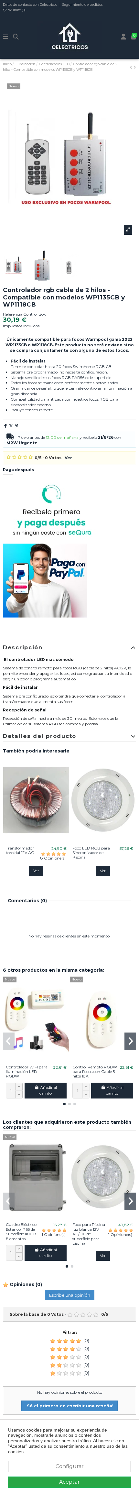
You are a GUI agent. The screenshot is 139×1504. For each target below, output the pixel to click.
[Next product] (135, 67)
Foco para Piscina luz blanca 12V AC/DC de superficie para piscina (88, 1234)
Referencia (12, 314)
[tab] (69, 648)
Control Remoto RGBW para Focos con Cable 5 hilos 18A (94, 1072)
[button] (64, 1104)
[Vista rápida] (44, 841)
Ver (68, 457)
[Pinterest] (16, 425)
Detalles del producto (39, 736)
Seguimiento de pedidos (82, 5)
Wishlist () (16, 10)
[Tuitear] (11, 425)
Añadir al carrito (48, 1090)
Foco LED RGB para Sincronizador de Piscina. (91, 853)
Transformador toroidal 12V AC (20, 850)
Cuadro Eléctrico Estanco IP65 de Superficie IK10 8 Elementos (21, 1231)
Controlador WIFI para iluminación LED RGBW (27, 1072)
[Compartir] (5, 425)
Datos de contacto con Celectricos (30, 5)
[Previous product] (132, 67)
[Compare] (36, 841)
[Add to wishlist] (28, 841)
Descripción (23, 647)
